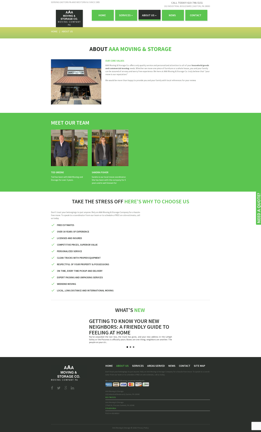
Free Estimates (65, 225)
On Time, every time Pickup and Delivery (79, 270)
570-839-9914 (110, 408)
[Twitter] (58, 388)
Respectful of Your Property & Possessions (83, 264)
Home (102, 15)
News (172, 15)
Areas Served (156, 365)
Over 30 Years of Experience (73, 231)
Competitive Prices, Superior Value (77, 244)
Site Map (199, 365)
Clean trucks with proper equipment (79, 257)
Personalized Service (69, 251)
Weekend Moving (66, 284)
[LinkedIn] (72, 388)
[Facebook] (52, 388)
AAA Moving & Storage (121, 428)
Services (125, 15)
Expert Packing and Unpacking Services (80, 277)
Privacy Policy (143, 428)
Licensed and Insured (69, 238)
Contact (195, 15)
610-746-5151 (110, 397)
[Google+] (65, 388)
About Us (148, 15)
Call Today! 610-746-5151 (187, 2)
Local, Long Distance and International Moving (85, 290)
